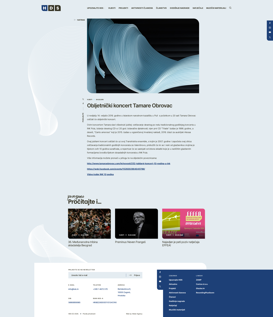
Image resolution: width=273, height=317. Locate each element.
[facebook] (270, 23)
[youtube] (270, 32)
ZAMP (198, 280)
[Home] (51, 8)
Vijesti (111, 8)
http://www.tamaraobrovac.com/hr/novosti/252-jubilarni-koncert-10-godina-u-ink (128, 163)
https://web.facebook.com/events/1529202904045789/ (116, 168)
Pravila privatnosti (89, 314)
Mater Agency (137, 314)
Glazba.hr (200, 288)
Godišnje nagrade (180, 8)
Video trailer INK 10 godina (100, 174)
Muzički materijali (216, 8)
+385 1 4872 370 (100, 289)
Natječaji (198, 8)
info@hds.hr (73, 289)
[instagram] (270, 28)
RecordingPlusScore (205, 292)
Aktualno (173, 284)
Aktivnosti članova (142, 8)
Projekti (123, 8)
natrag (81, 20)
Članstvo (161, 8)
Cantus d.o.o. (202, 284)
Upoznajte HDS (175, 280)
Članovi (172, 297)
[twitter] (270, 37)
